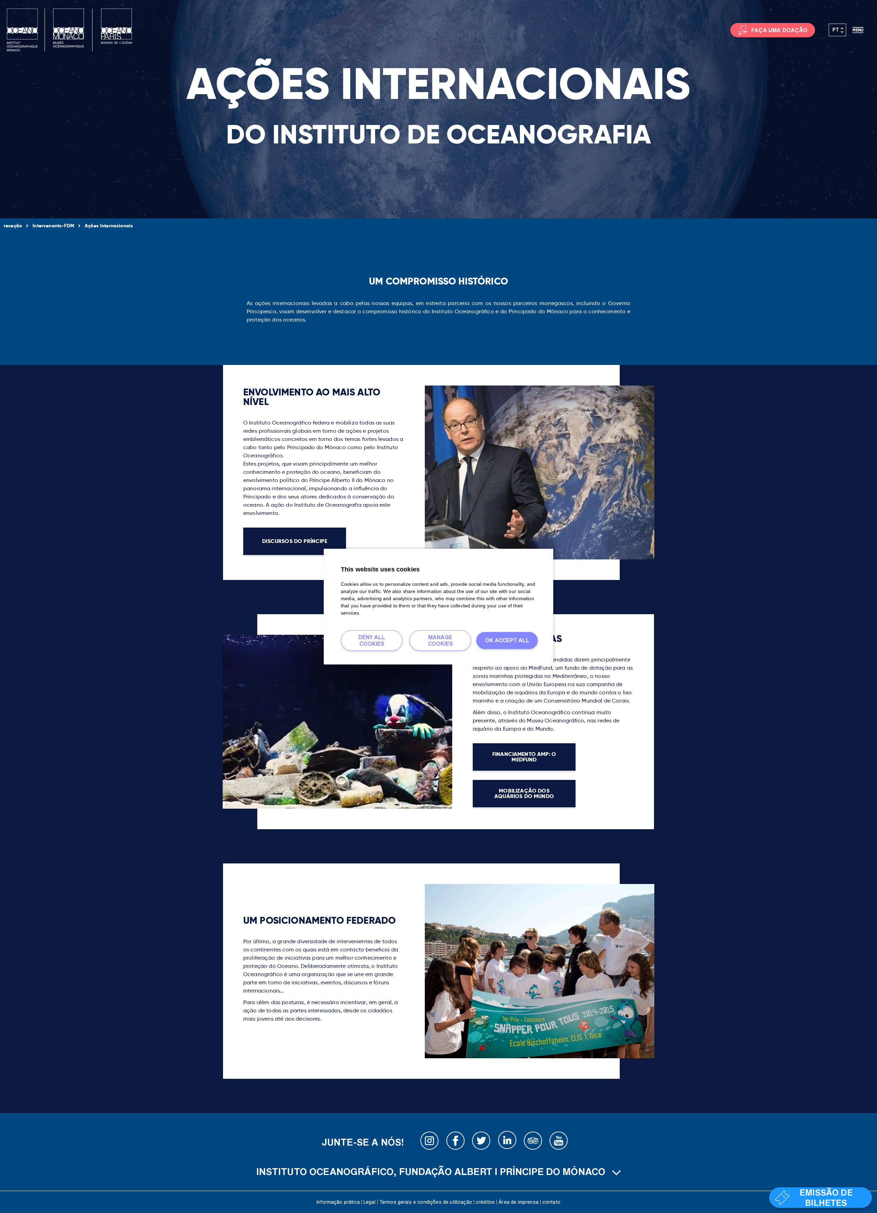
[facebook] (455, 1142)
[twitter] (481, 1142)
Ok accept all (507, 640)
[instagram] (429, 1142)
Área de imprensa (518, 1202)
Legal (369, 1202)
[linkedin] (507, 1142)
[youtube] (558, 1142)
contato (551, 1202)
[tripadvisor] (533, 1142)
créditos (485, 1202)
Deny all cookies (371, 640)
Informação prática (338, 1202)
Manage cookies (440, 640)
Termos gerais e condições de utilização (425, 1202)
